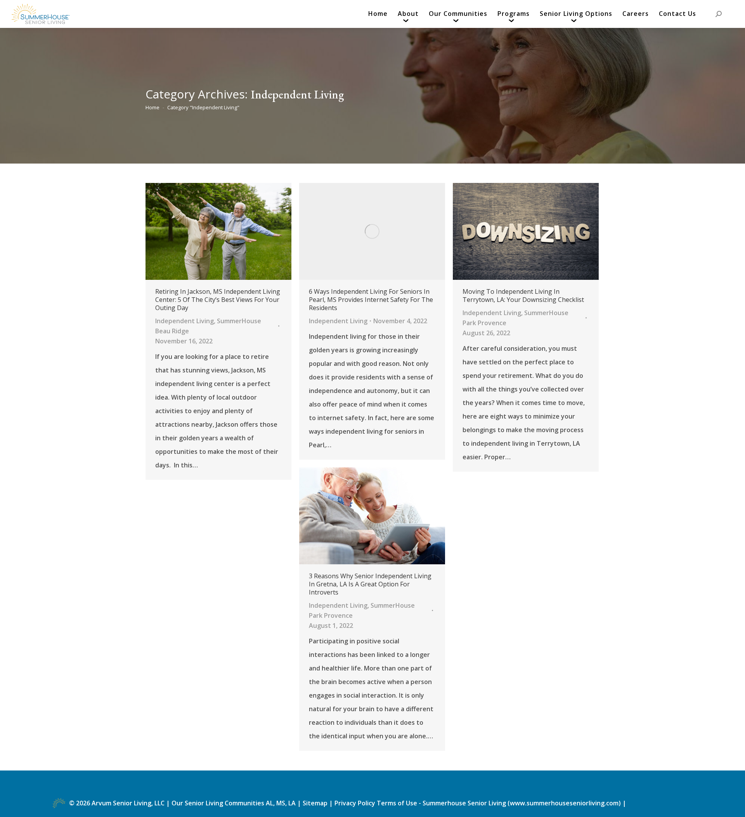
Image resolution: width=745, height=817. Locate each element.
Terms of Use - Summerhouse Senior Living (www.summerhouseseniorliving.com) (499, 803)
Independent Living (184, 321)
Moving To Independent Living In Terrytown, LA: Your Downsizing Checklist (523, 296)
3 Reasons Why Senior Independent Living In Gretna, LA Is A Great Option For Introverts (370, 584)
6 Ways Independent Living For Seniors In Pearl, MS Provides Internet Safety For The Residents (371, 300)
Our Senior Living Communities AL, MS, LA (234, 803)
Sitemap (316, 803)
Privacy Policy (354, 803)
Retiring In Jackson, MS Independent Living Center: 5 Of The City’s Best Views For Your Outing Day (217, 300)
